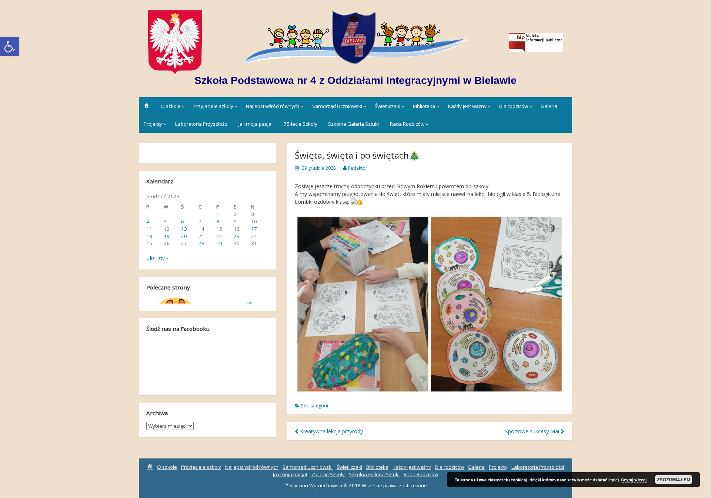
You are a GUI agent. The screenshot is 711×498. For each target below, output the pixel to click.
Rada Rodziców (407, 124)
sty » (163, 258)
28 (201, 243)
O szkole (171, 106)
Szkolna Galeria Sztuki (353, 124)
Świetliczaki (387, 106)
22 (219, 236)
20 (184, 236)
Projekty (153, 124)
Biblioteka (424, 106)
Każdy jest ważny (467, 106)
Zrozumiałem (673, 479)
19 (167, 236)
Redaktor (357, 168)
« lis (150, 258)
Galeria (549, 106)
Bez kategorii (314, 406)
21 (201, 236)
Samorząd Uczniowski (337, 106)
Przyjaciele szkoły (213, 106)
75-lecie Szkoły (300, 124)
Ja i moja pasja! (255, 124)
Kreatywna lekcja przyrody (330, 431)
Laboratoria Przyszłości (201, 124)
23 (237, 236)
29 (219, 243)
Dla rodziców (513, 106)
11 (149, 229)
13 (184, 229)
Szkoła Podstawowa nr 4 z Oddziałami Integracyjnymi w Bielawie (355, 80)
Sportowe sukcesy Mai (533, 431)
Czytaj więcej (634, 479)
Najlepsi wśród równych (272, 106)
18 (149, 236)
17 (254, 229)
